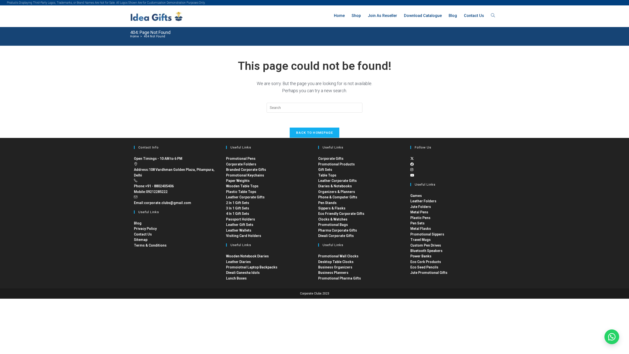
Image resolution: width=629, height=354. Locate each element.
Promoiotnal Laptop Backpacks (251, 267)
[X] (412, 159)
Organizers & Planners (336, 192)
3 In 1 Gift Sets (237, 208)
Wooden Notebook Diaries (247, 256)
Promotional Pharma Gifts (339, 278)
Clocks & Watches (332, 219)
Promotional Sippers (427, 234)
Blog (138, 223)
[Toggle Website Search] (492, 15)
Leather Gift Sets (239, 225)
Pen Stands (327, 203)
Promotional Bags (333, 225)
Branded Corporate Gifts (246, 170)
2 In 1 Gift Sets (237, 203)
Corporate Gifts (330, 159)
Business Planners (333, 273)
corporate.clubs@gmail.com (167, 203)
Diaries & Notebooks (335, 186)
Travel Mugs (420, 240)
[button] (611, 336)
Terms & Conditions (150, 245)
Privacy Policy (145, 229)
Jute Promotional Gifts (428, 273)
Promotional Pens (241, 159)
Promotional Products (336, 164)
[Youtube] (412, 175)
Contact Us (143, 234)
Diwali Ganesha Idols (243, 273)
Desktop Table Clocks (336, 262)
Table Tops (327, 175)
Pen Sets (417, 223)
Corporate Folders (241, 164)
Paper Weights (238, 181)
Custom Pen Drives (425, 245)
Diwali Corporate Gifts (336, 236)
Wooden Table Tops (242, 186)
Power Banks (420, 256)
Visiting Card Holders (243, 236)
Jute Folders (420, 207)
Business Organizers (335, 267)
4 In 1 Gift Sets (237, 214)
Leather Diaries (238, 262)
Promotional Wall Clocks (338, 256)
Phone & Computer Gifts (337, 197)
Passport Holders (240, 219)
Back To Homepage (314, 132)
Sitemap (140, 240)
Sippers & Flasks (331, 208)
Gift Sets (325, 170)
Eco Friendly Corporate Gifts (341, 214)
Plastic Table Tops (241, 192)
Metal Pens (419, 212)
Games (416, 196)
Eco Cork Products (425, 262)
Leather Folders (423, 201)
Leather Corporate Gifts (245, 197)
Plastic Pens (420, 218)
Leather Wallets (238, 230)
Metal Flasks (420, 229)
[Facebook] (412, 164)
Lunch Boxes (236, 278)
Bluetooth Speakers (426, 251)
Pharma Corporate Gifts (337, 230)
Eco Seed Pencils (424, 267)
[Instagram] (411, 170)
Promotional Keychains (245, 175)
